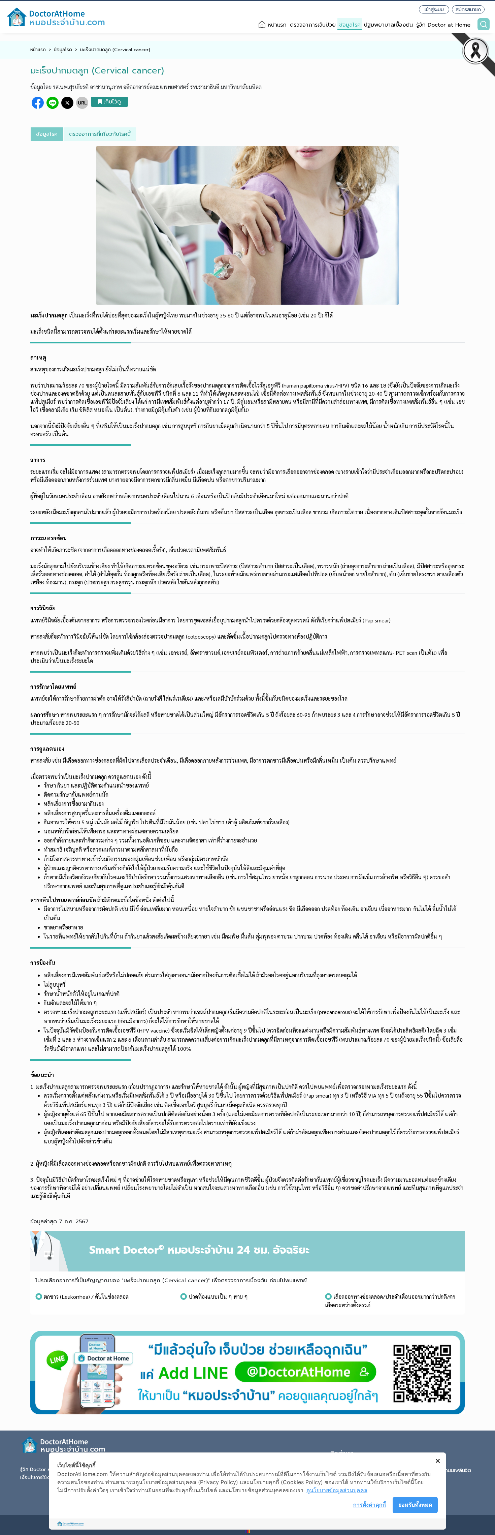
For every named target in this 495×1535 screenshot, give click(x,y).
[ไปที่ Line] (247, 1373)
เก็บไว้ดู (112, 102)
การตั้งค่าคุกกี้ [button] (369, 1504)
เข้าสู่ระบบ (434, 9)
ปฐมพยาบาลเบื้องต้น (388, 25)
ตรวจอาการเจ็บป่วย (313, 25)
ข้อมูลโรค (350, 25)
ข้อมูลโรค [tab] (47, 134)
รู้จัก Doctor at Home (443, 25)
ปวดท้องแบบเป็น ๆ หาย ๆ (218, 1296)
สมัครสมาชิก (468, 9)
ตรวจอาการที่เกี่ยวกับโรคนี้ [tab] (100, 134)
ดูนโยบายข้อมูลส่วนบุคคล (336, 1490)
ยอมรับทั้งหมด (415, 1504)
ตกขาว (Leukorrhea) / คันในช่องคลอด (86, 1296)
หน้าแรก (277, 25)
